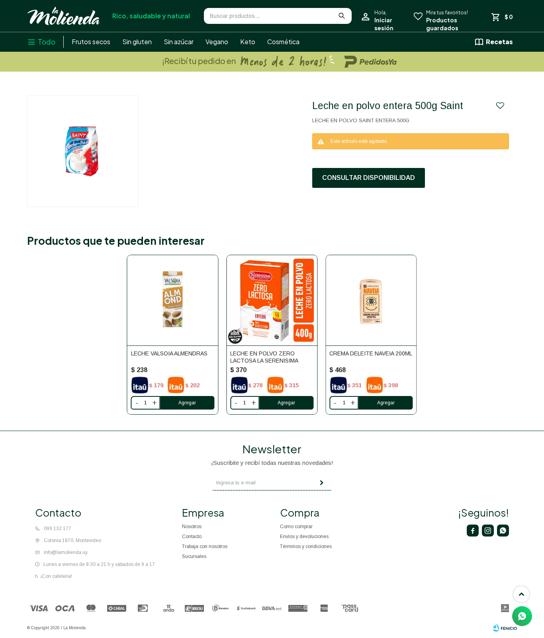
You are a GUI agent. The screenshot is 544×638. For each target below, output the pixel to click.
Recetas (499, 41)
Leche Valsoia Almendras (169, 353)
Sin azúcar (179, 41)
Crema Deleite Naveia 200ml (370, 353)
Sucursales (194, 556)
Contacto (192, 536)
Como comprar (296, 526)
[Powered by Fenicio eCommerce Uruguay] (505, 628)
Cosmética (283, 41)
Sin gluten (137, 41)
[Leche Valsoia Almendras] (172, 300)
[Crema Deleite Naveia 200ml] (371, 300)
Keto (247, 41)
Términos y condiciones (306, 546)
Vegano (216, 41)
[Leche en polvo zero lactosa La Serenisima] (271, 300)
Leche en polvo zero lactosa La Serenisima (264, 357)
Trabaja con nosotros (204, 546)
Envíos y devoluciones (304, 536)
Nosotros (192, 526)
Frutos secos (91, 41)
